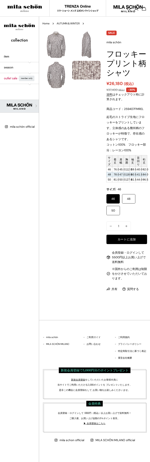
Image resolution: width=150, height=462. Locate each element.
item (6, 56)
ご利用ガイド (94, 337)
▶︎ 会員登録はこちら (94, 423)
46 (113, 199)
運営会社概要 (125, 357)
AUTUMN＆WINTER (68, 23)
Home (46, 23)
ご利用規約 (124, 337)
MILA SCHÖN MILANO (57, 344)
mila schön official (22, 127)
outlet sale (18, 78)
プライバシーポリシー (129, 344)
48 (128, 199)
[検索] (128, 8)
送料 (109, 94)
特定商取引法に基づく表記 (132, 351)
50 (113, 210)
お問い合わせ (94, 344)
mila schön (52, 337)
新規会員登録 (78, 379)
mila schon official (72, 440)
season (8, 67)
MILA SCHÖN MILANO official (115, 440)
